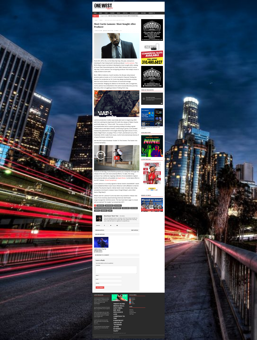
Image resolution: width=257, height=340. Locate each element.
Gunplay (97, 210)
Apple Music (122, 178)
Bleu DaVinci (118, 205)
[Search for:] (156, 15)
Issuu (132, 300)
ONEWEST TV (152, 13)
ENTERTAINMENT (134, 13)
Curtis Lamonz (129, 63)
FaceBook (133, 298)
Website (97, 283)
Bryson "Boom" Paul (108, 30)
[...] (123, 325)
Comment (98, 265)
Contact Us (131, 311)
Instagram (133, 299)
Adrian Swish (100, 205)
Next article (134, 230)
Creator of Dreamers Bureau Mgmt (103, 208)
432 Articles (122, 216)
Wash (110, 210)
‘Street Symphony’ (111, 180)
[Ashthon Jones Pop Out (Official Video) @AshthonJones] (101, 247)
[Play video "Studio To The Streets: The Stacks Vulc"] (116, 158)
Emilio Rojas (134, 208)
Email (97, 279)
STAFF (106, 13)
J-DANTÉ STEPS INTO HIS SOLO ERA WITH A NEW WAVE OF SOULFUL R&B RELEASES (101, 321)
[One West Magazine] (128, 7)
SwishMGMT (104, 210)
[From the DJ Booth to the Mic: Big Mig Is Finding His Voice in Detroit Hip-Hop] (120, 297)
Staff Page (131, 314)
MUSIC (118, 13)
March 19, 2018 (99, 30)
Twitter (132, 302)
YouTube (133, 303)
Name (97, 275)
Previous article (99, 230)
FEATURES (143, 13)
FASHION (112, 13)
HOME (95, 13)
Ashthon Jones (109, 205)
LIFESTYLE (125, 13)
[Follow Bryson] (104, 225)
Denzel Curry (126, 208)
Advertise (131, 309)
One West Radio (132, 312)
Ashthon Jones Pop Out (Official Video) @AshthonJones (100, 250)
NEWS (100, 13)
